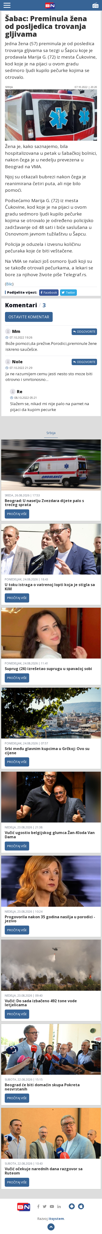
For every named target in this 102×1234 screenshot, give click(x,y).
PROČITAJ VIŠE (17, 514)
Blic (9, 284)
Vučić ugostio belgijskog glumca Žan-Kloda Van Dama (50, 834)
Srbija (51, 432)
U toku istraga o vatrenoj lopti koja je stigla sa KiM (50, 586)
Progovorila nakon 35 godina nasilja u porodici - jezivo (50, 919)
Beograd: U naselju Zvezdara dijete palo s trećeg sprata (44, 502)
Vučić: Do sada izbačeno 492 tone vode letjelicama (41, 1003)
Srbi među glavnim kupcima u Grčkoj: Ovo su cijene (47, 750)
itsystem (56, 1218)
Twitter (70, 293)
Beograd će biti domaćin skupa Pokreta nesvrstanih (42, 1087)
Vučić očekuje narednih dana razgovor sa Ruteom (44, 1171)
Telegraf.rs (74, 275)
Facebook (50, 293)
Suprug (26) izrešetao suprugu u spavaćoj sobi (48, 668)
